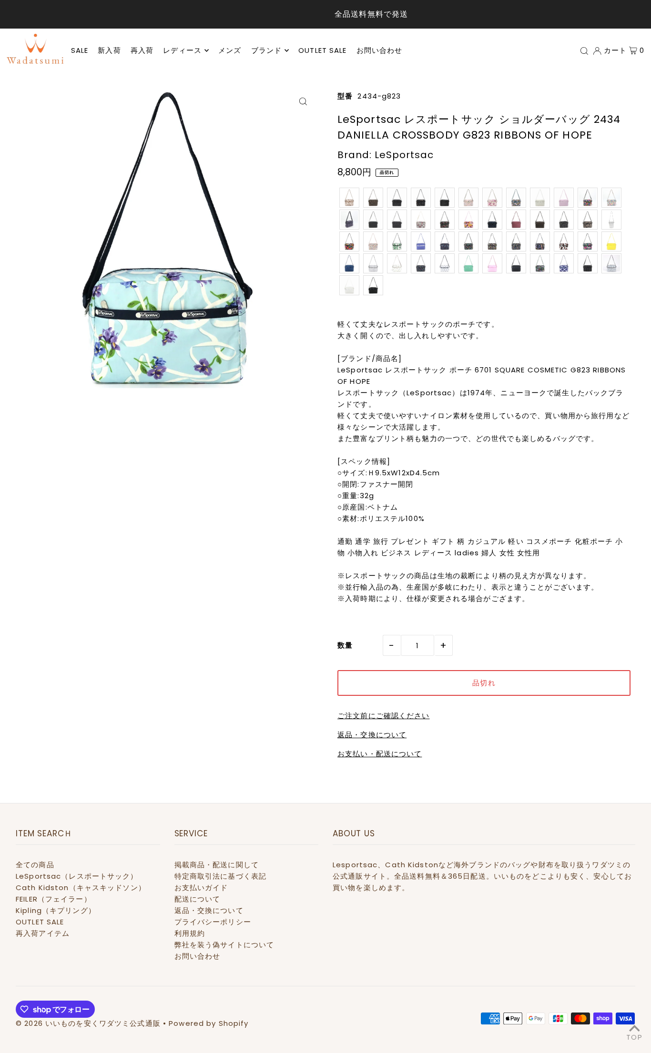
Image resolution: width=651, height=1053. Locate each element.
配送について (197, 899)
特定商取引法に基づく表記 (220, 876)
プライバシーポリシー (212, 922)
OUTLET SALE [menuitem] (322, 50)
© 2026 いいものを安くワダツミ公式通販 (88, 1023)
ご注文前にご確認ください (383, 716)
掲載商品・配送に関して (216, 865)
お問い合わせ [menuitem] (379, 50)
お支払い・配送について (379, 754)
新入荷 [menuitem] (109, 50)
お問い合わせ (197, 956)
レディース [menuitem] (182, 50)
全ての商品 (35, 865)
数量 (345, 645)
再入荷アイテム (43, 933)
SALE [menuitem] (80, 50)
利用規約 (189, 933)
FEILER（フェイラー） (54, 899)
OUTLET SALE (40, 922)
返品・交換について (372, 735)
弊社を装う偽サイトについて (224, 945)
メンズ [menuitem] (229, 50)
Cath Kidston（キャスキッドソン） (81, 888)
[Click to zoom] (303, 101)
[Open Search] (584, 50)
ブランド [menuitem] (266, 50)
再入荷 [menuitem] (142, 50)
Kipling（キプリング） (56, 910)
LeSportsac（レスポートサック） (77, 876)
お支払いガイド (201, 888)
